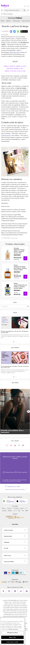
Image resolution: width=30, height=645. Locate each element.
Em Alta (6, 548)
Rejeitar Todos (12, 637)
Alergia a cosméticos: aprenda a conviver (15, 66)
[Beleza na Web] (5, 6)
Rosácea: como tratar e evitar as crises (15, 71)
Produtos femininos (9, 472)
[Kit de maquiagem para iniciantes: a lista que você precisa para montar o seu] (15, 357)
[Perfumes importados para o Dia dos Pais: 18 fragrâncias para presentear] (15, 322)
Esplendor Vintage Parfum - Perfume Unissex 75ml (19, 250)
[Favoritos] (28, 6)
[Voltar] (1, 411)
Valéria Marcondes (15, 52)
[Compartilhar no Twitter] (14, 31)
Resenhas (8, 21)
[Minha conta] (24, 6)
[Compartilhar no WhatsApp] (18, 31)
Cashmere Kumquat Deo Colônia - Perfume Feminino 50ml (20, 267)
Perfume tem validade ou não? (15, 68)
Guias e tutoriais (26, 21)
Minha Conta (7, 555)
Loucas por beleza (9, 561)
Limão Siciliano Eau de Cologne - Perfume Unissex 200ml (20, 286)
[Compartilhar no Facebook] (11, 31)
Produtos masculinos (22, 472)
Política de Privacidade (16, 481)
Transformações (16, 21)
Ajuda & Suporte (8, 530)
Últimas (2, 21)
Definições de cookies (12, 632)
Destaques (6, 542)
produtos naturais (5, 135)
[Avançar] (28, 411)
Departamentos (8, 536)
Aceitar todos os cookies (12, 642)
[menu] (2, 10)
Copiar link (25, 31)
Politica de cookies (13, 629)
